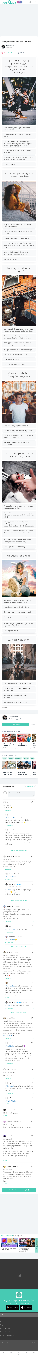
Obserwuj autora (16, 724)
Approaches (10, 46)
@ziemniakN (9, 1086)
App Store (27, 1307)
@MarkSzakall (9, 1046)
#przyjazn (26, 758)
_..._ (10, 1083)
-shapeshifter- (11, 1018)
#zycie (32, 758)
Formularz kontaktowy (7, 1335)
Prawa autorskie (5, 1328)
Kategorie (18, 1354)
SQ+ (19, 2)
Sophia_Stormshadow (13, 1136)
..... (7, 802)
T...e (10, 830)
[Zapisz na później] (28, 53)
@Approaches (10, 877)
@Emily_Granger (10, 929)
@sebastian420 (10, 818)
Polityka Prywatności (6, 1332)
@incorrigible (7, 1035)
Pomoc (2, 1321)
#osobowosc (18, 758)
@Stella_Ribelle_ (10, 1101)
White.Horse (10, 856)
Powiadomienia (26, 1354)
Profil (33, 724)
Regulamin (3, 1325)
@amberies (9, 1006)
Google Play (14, 1307)
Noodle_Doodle (11, 1167)
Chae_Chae (10, 906)
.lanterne (9, 1110)
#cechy (4, 758)
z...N (8, 1069)
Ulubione (23, 53)
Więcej (33, 1354)
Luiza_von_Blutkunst (13, 1122)
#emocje (11, 758)
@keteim (8, 890)
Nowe (3, 1354)
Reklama (7, 1315)
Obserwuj (13, 53)
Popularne (11, 1353)
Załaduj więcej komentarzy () (19, 1190)
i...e (10, 1043)
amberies (9, 952)
